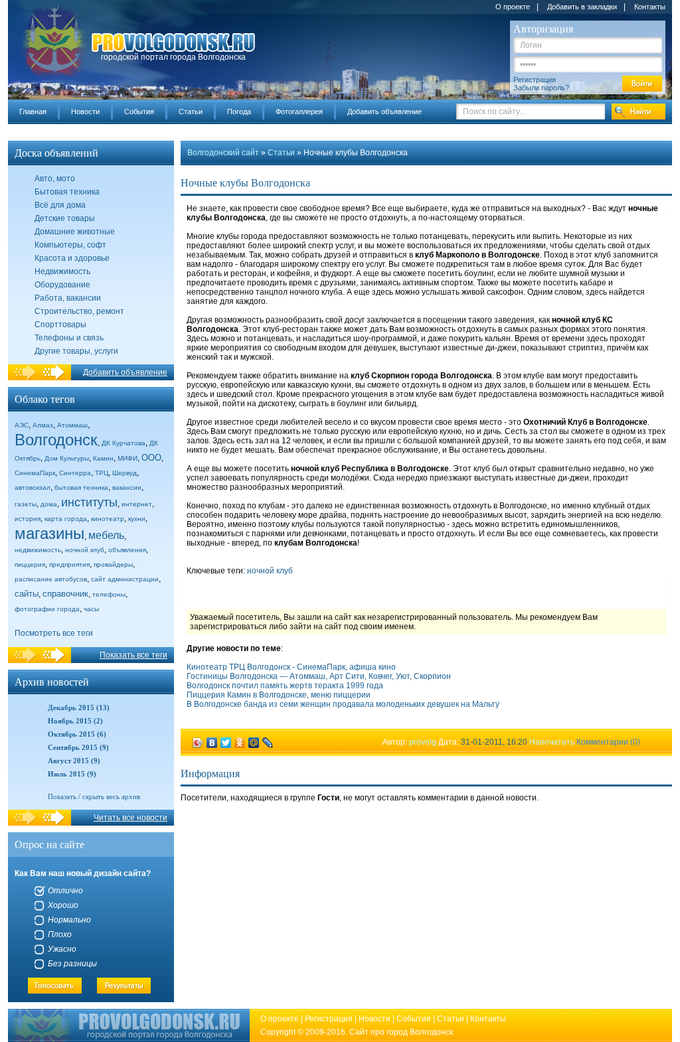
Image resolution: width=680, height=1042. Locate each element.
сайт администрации (125, 579)
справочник (65, 594)
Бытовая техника (67, 191)
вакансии (126, 487)
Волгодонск (56, 440)
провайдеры (113, 564)
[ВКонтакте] (212, 742)
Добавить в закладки (582, 7)
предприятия (69, 564)
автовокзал (32, 487)
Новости (85, 111)
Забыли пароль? (541, 88)
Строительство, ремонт (79, 311)
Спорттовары (60, 324)
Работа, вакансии (68, 298)
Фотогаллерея (299, 111)
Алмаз (43, 425)
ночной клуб (84, 550)
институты (89, 502)
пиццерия (30, 564)
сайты (27, 594)
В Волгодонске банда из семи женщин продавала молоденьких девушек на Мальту (343, 704)
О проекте (512, 7)
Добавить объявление (384, 111)
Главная (32, 111)
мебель (106, 535)
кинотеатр (107, 518)
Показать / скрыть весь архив (94, 796)
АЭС (22, 425)
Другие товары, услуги (76, 351)
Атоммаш (72, 425)
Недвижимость (62, 271)
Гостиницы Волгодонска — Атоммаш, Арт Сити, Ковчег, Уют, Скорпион (319, 676)
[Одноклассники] (240, 742)
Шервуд (124, 473)
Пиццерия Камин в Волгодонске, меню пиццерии (279, 695)
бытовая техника (81, 487)
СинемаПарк (35, 473)
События (139, 111)
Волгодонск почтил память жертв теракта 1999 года (285, 685)
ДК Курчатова (123, 443)
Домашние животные (75, 231)
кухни (136, 518)
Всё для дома (60, 205)
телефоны (109, 594)
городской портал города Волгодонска (173, 57)
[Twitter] (226, 742)
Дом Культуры (66, 458)
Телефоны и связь (69, 337)
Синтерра (75, 473)
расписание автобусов (51, 579)
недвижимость (38, 550)
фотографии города (47, 609)
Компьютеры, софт (70, 245)
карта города (65, 518)
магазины (49, 533)
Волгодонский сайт (223, 152)
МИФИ (127, 458)
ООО (151, 458)
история (28, 518)
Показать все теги (133, 655)
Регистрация (534, 80)
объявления (127, 550)
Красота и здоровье (72, 258)
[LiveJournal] (268, 742)
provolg (422, 742)
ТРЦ (101, 473)
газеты (26, 504)
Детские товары (65, 218)
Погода (239, 111)
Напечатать (551, 742)
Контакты (649, 7)
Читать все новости (130, 817)
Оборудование (62, 284)
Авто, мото (55, 178)
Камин (103, 458)
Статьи (191, 111)
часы (91, 609)
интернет (137, 504)
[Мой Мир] (254, 742)
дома (49, 504)
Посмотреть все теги (54, 633)
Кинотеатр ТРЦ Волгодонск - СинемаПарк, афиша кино (291, 667)
